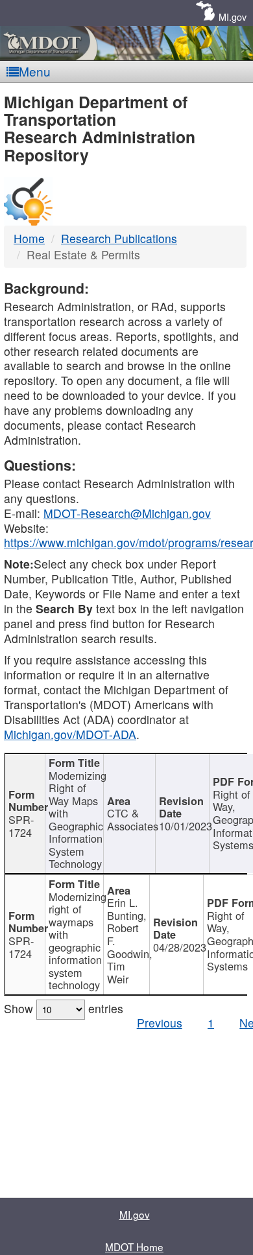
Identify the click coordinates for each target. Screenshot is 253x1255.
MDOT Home (134, 1246)
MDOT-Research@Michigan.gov (127, 513)
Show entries (63, 1008)
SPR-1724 (21, 826)
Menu (35, 71)
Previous (159, 1023)
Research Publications (119, 238)
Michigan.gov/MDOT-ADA (70, 734)
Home (29, 238)
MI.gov (233, 16)
